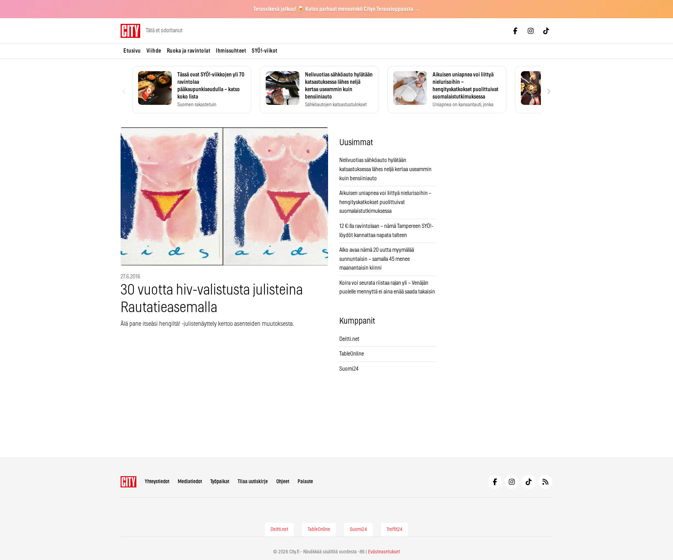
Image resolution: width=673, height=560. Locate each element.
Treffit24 (394, 529)
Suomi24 (349, 369)
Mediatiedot (190, 481)
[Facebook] (515, 31)
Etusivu (132, 51)
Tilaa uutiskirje (253, 481)
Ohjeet (282, 481)
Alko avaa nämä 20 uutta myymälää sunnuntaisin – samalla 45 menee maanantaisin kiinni (376, 259)
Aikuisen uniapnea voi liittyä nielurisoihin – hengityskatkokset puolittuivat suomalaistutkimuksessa (385, 202)
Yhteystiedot (157, 481)
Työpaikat (219, 481)
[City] (128, 481)
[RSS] (545, 482)
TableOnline (351, 354)
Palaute (305, 481)
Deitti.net (349, 339)
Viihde (154, 51)
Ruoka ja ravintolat (189, 51)
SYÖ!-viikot (265, 51)
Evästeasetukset (384, 551)
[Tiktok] (546, 31)
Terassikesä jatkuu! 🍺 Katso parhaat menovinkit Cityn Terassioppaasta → (336, 9)
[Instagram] (530, 31)
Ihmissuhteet (231, 51)
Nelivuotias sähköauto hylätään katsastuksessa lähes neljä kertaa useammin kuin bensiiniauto (385, 169)
